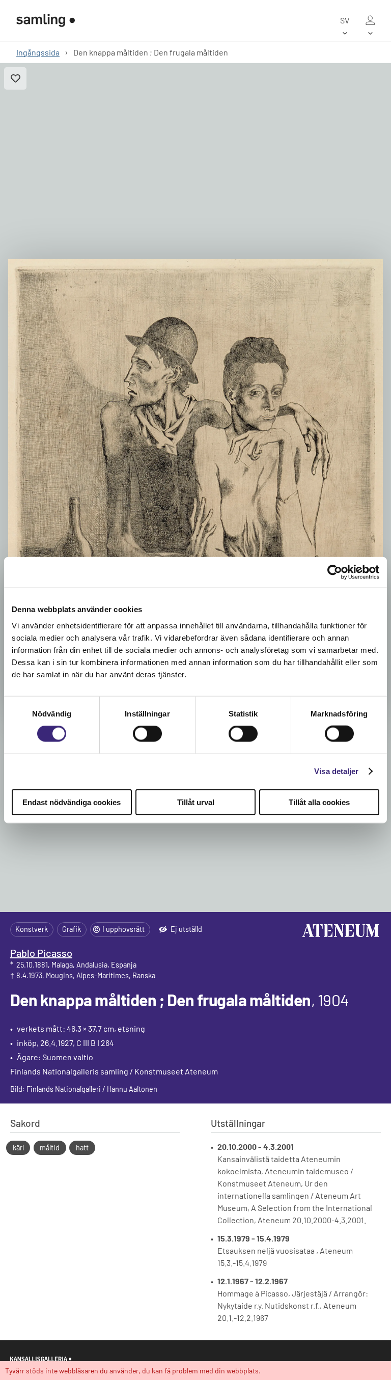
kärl (18, 1147)
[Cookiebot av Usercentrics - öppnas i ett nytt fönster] (334, 572)
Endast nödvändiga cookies (71, 801)
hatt (82, 1147)
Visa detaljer (336, 771)
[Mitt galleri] (370, 20)
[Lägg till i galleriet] (15, 78)
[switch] (147, 734)
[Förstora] (195, 487)
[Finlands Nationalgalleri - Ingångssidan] (45, 20)
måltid (50, 1147)
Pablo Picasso (41, 953)
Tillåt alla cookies (319, 801)
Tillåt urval (195, 801)
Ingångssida (38, 52)
